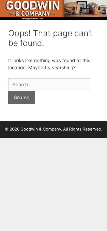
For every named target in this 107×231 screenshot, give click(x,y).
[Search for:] (49, 84)
